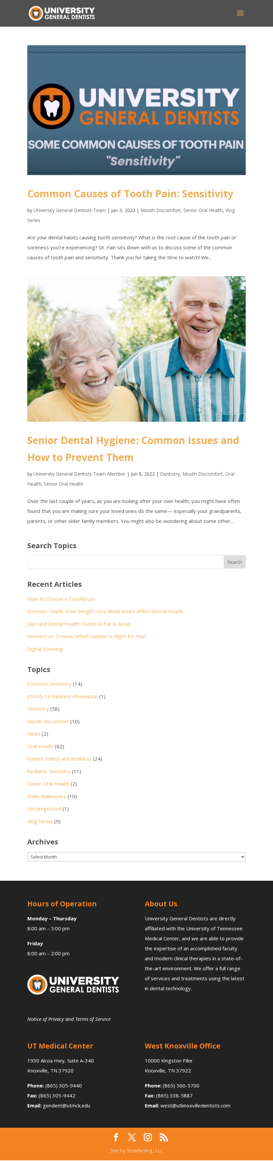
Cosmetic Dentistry (49, 683)
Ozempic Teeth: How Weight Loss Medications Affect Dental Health (105, 611)
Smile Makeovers (46, 796)
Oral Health (40, 746)
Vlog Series (40, 821)
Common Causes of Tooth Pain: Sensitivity (130, 193)
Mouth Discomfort (160, 210)
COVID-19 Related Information (62, 696)
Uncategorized (44, 808)
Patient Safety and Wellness (59, 758)
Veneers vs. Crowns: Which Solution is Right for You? (86, 636)
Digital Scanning (45, 648)
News (34, 733)
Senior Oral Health (203, 210)
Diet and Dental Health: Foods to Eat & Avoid (79, 623)
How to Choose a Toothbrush (61, 598)
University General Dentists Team (70, 210)
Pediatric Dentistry (49, 771)
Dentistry (170, 474)
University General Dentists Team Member (80, 474)
